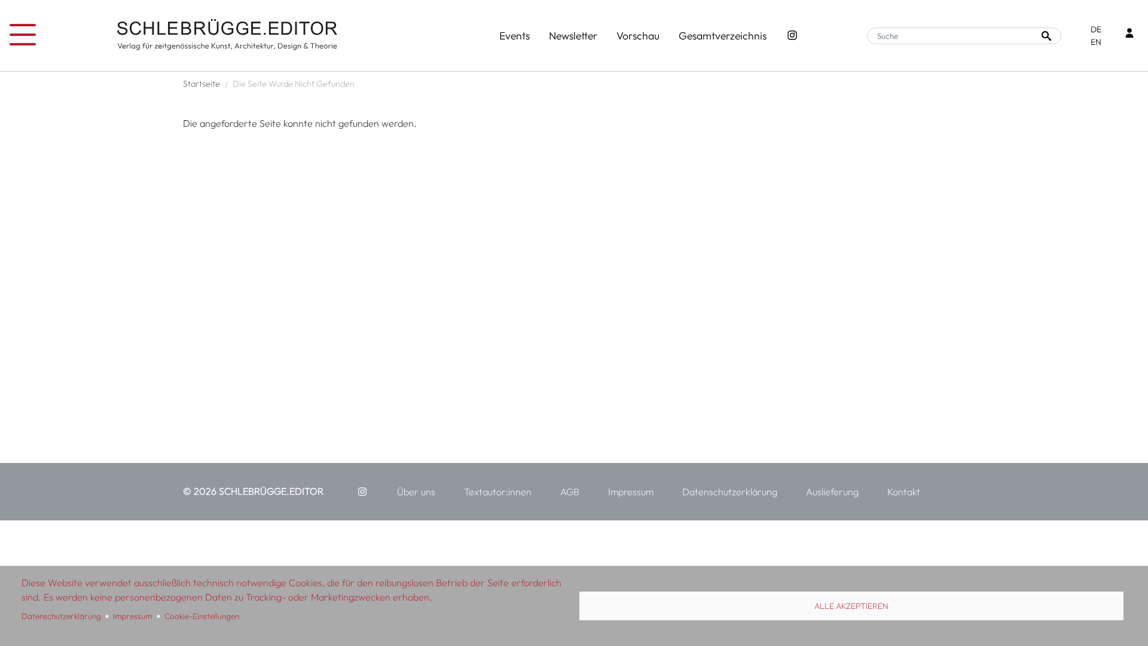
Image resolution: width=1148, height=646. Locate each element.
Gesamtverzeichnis (723, 35)
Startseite (201, 83)
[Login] (1129, 34)
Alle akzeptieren (851, 606)
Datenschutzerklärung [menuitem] (729, 492)
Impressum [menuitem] (631, 492)
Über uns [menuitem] (416, 492)
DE (1096, 29)
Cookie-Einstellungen (201, 616)
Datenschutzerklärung (61, 616)
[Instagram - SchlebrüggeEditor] (792, 35)
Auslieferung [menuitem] (832, 492)
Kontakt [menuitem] (903, 492)
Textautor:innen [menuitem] (498, 492)
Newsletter (573, 35)
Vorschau (638, 35)
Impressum (132, 616)
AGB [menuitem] (569, 492)
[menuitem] (362, 491)
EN (1096, 41)
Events (514, 35)
